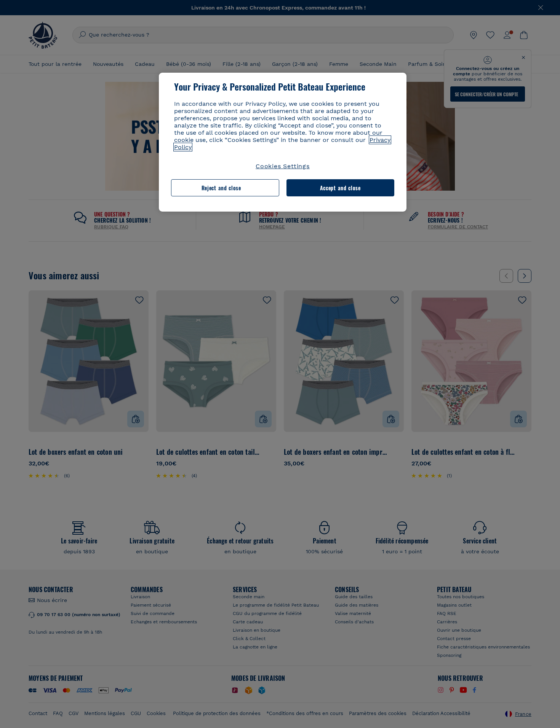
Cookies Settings (283, 166)
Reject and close (221, 188)
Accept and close (340, 188)
